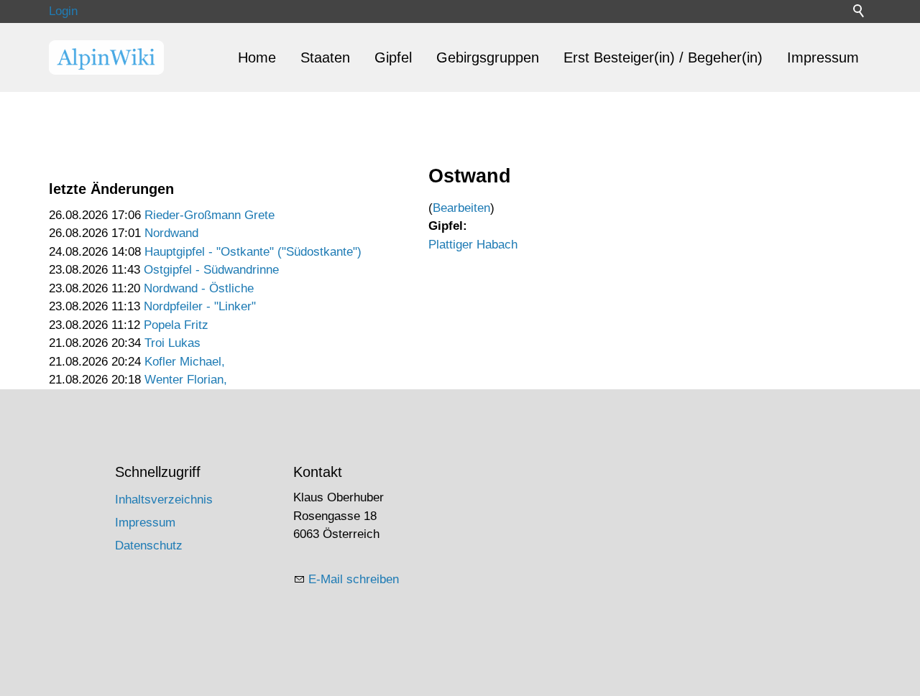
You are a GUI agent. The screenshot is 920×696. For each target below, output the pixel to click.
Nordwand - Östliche (199, 288)
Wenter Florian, (185, 379)
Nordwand (171, 233)
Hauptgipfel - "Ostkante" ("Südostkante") (253, 252)
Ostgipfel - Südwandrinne (211, 270)
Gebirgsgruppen (487, 57)
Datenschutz (149, 545)
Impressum (823, 57)
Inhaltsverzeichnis (164, 499)
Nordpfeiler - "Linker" (200, 306)
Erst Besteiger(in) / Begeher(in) (663, 57)
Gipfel (393, 57)
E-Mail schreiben (353, 579)
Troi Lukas (172, 343)
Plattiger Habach (473, 244)
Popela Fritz (176, 325)
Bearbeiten (461, 208)
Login (63, 11)
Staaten (325, 57)
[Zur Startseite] (106, 57)
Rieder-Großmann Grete (209, 215)
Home (257, 57)
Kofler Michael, (184, 361)
